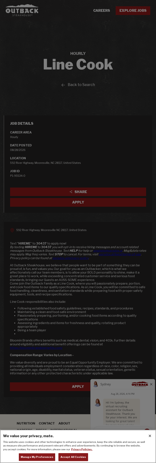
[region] (78, 446)
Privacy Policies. (81, 449)
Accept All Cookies (73, 456)
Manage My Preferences (37, 456)
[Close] (150, 436)
